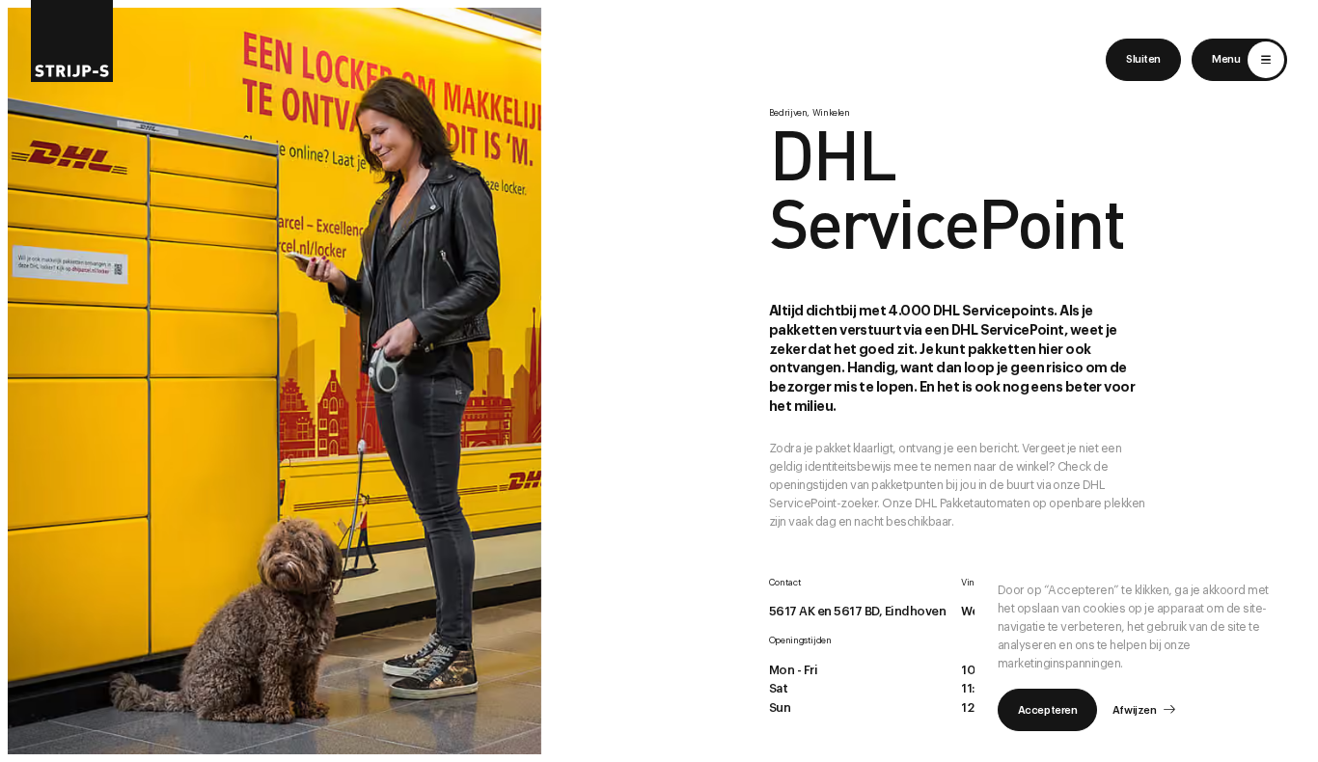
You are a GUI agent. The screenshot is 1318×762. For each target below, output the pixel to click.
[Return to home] (72, 41)
